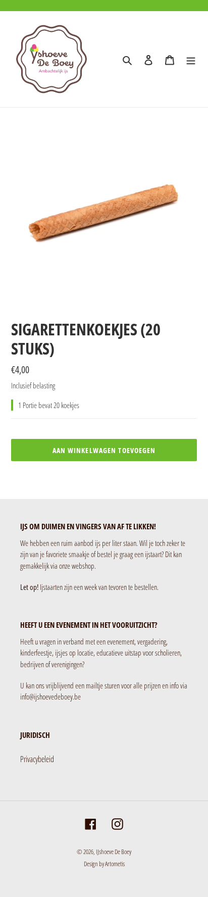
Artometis (115, 863)
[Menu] (190, 59)
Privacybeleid (37, 759)
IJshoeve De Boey (113, 851)
